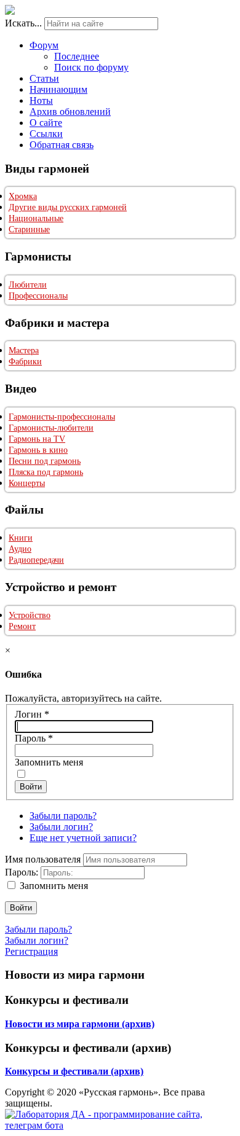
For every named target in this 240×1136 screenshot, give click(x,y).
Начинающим (58, 89)
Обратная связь (62, 144)
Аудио (20, 549)
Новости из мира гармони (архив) (79, 1024)
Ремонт (22, 626)
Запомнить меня (49, 762)
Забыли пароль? (63, 815)
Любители (28, 284)
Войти (31, 786)
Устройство (29, 615)
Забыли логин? (61, 826)
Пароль (34, 738)
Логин (32, 714)
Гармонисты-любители (51, 428)
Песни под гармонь (45, 461)
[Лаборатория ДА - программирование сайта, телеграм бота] (120, 1125)
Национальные (36, 218)
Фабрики (25, 361)
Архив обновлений (70, 111)
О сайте (46, 122)
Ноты (41, 100)
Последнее (76, 56)
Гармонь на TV (37, 439)
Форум (44, 45)
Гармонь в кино (38, 450)
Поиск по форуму (91, 67)
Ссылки (46, 133)
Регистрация (31, 951)
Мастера (24, 350)
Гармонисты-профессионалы (62, 416)
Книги (21, 538)
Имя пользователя (43, 859)
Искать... (23, 23)
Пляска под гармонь (46, 472)
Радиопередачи (36, 560)
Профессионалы (38, 295)
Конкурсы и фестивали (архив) (74, 1071)
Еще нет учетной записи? (83, 837)
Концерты (27, 483)
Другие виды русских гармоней (68, 207)
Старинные (29, 229)
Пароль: (21, 872)
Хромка (23, 196)
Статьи (44, 78)
